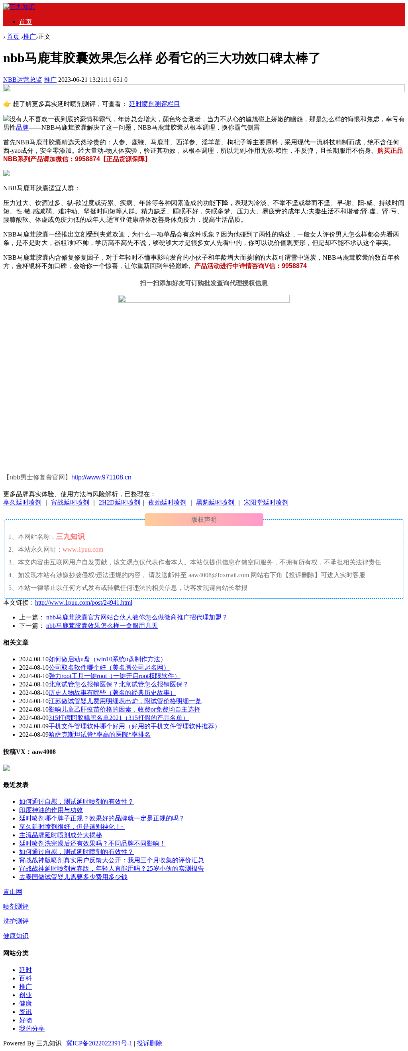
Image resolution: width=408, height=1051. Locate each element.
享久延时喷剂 (22, 502)
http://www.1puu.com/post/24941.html (83, 602)
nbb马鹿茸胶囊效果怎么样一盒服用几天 (102, 625)
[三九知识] (19, 7)
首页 (25, 21)
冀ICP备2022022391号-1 (99, 1043)
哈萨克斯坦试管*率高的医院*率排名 (100, 734)
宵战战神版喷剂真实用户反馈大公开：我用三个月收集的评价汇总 (111, 860)
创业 (25, 995)
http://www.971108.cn (101, 477)
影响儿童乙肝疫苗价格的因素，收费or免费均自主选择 (124, 709)
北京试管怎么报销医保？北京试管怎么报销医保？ (119, 684)
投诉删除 (149, 1043)
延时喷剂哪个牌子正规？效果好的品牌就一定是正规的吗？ (102, 818)
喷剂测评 (16, 906)
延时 (25, 969)
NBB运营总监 (22, 79)
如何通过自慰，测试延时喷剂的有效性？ (76, 801)
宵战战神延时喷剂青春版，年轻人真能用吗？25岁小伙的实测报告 (111, 868)
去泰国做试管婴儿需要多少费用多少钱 (73, 877)
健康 (25, 1003)
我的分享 (32, 1028)
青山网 (12, 891)
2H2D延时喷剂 (119, 502)
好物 (25, 1020)
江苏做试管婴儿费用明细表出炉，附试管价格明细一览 (125, 701)
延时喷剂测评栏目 (154, 104)
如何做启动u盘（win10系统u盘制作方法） (108, 659)
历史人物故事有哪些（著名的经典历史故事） (112, 692)
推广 (29, 36)
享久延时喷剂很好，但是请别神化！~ (72, 826)
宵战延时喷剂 (70, 502)
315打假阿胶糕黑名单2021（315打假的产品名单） (119, 717)
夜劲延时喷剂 (167, 502)
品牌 (22, 127)
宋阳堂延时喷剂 (266, 502)
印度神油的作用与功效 (51, 809)
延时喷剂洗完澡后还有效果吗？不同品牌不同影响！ (92, 843)
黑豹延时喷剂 (216, 502)
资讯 (25, 1011)
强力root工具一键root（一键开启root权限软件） (114, 675)
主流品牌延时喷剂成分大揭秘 (60, 835)
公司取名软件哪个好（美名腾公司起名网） (109, 667)
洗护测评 (16, 921)
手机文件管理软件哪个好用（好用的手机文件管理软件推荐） (135, 726)
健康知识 (16, 936)
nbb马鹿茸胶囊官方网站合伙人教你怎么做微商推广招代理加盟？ (137, 617)
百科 (25, 978)
